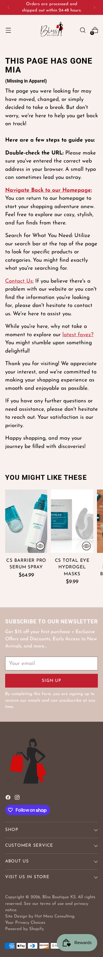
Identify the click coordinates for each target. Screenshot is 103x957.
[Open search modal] (82, 30)
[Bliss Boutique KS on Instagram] (17, 798)
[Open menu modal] (8, 30)
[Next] (94, 7)
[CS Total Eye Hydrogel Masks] (72, 521)
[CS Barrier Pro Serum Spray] (26, 521)
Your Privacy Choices (25, 923)
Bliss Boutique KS (59, 897)
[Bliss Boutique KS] (51, 30)
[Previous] (8, 7)
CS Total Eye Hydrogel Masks (72, 567)
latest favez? (78, 335)
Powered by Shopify (24, 929)
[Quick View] (40, 546)
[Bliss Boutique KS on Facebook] (8, 798)
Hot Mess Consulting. (55, 916)
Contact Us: (19, 281)
